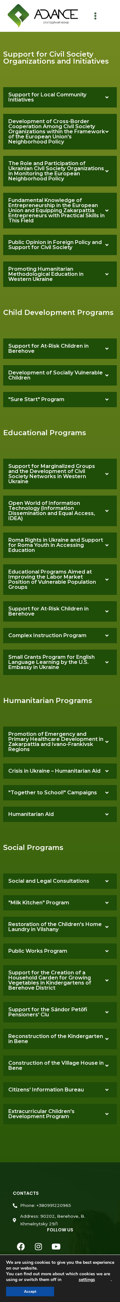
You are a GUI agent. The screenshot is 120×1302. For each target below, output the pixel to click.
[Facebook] (21, 1246)
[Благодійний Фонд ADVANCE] (43, 16)
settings (87, 1280)
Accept (30, 1291)
